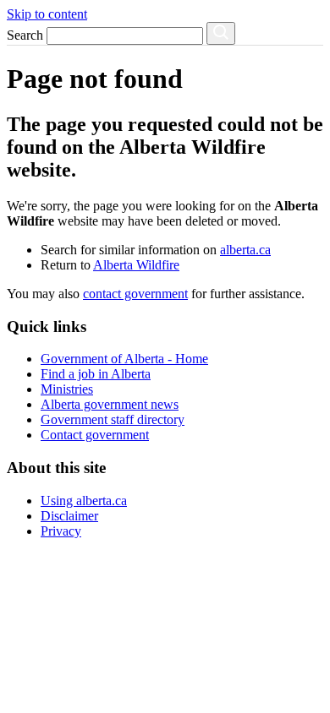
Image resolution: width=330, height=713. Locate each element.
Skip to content (47, 14)
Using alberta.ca (84, 500)
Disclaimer (69, 516)
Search (25, 35)
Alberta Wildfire (136, 265)
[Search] (220, 33)
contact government (135, 293)
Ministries (67, 389)
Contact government (95, 434)
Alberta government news (110, 404)
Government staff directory (112, 419)
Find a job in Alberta (96, 374)
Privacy (61, 531)
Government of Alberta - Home (124, 358)
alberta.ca (245, 249)
